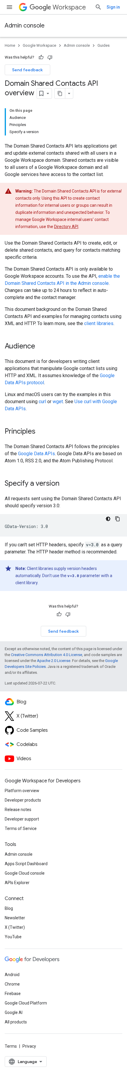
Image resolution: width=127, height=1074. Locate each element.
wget (58, 401)
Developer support (22, 819)
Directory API (66, 226)
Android (12, 974)
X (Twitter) (15, 927)
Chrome (12, 984)
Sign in (113, 7)
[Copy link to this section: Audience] (41, 346)
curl (42, 401)
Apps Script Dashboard (26, 863)
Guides (103, 45)
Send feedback (27, 69)
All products (16, 1022)
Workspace (69, 7)
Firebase (13, 993)
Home (10, 45)
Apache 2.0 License (53, 660)
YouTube (13, 936)
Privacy (29, 1046)
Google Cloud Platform (26, 1003)
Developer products (23, 800)
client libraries (98, 323)
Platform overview (22, 790)
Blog (9, 908)
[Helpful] (41, 57)
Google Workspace (39, 45)
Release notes (18, 809)
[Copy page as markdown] (60, 93)
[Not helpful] (49, 57)
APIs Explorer (17, 882)
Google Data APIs (36, 453)
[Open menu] (9, 7)
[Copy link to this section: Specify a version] (65, 483)
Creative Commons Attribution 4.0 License (46, 655)
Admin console (25, 25)
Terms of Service (21, 828)
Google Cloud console (25, 873)
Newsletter (15, 917)
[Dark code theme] (108, 519)
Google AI (13, 1012)
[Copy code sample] (117, 519)
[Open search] (98, 7)
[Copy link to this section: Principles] (41, 431)
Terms (11, 1046)
